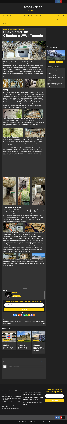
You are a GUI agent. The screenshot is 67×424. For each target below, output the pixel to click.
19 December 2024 (22, 348)
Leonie (14, 293)
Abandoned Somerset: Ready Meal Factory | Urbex (12, 321)
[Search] (64, 15)
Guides (55, 15)
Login (43, 361)
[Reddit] (19, 315)
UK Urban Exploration (7, 339)
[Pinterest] (21, 315)
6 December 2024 (37, 351)
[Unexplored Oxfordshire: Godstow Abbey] (24, 336)
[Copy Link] (29, 315)
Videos (60, 15)
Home (4, 15)
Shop (4, 23)
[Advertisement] (24, 166)
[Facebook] (14, 315)
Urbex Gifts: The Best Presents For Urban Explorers (11, 396)
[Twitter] (16, 315)
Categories (48, 15)
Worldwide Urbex (28, 15)
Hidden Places (39, 15)
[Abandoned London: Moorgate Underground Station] (9, 336)
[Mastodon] (31, 315)
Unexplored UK (20, 29)
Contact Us (56, 19)
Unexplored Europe (13, 29)
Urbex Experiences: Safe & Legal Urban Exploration (11, 394)
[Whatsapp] (26, 315)
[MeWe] (24, 315)
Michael (25, 288)
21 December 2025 (7, 348)
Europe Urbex (18, 15)
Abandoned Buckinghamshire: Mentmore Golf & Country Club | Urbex (55, 77)
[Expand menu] (13, 15)
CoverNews (43, 421)
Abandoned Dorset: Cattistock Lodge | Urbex (35, 321)
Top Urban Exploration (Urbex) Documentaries (10, 408)
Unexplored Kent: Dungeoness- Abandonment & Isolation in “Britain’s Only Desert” (38, 347)
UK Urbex (9, 15)
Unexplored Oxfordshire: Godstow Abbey (22, 345)
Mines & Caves (6, 29)
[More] (34, 315)
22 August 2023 (7, 38)
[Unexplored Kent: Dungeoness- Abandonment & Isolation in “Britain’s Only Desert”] (38, 336)
